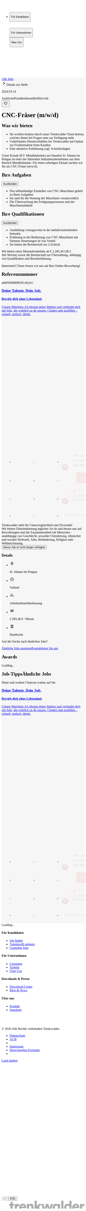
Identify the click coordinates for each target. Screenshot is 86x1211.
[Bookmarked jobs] (4, 66)
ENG (13, 1198)
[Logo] (16, 7)
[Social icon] (6, 1022)
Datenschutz (17, 1035)
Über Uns (16, 57)
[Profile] (5, 71)
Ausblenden (10, 183)
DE (5, 1198)
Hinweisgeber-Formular (25, 1050)
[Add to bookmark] (6, 103)
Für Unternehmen (21, 53)
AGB (13, 1039)
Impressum (16, 1046)
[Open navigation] (3, 76)
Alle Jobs (7, 79)
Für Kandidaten (20, 49)
